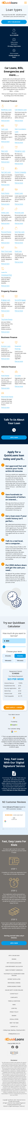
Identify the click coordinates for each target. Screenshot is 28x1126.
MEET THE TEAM (14, 1023)
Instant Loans (19, 193)
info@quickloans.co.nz (14, 1033)
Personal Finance (9, 101)
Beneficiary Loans (6, 110)
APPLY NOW (14, 437)
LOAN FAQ (14, 1008)
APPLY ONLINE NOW (14, 22)
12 (20, 829)
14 (23, 829)
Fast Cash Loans (6, 172)
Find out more (5, 120)
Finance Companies (20, 172)
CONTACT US (14, 1026)
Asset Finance (5, 375)
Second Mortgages (20, 300)
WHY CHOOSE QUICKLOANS (14, 963)
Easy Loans (4, 151)
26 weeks (8, 656)
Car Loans (18, 375)
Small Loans (18, 251)
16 (26, 829)
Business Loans (5, 346)
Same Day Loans (19, 232)
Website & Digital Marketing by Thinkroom (14, 1106)
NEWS (14, 1004)
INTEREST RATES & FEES (14, 979)
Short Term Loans (6, 251)
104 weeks (8, 660)
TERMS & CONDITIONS (14, 1001)
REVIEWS (14, 959)
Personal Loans (19, 213)
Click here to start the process (15, 790)
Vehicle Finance (8, 366)
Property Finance (9, 291)
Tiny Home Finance (6, 319)
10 (17, 829)
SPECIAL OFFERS (14, 1019)
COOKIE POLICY (14, 993)
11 (18, 829)
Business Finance (9, 337)
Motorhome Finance (7, 397)
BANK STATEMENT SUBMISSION (14, 970)
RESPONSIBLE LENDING (14, 983)
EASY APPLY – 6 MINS (14, 707)
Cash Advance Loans (21, 110)
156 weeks (20, 660)
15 (25, 829)
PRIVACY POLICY (14, 1012)
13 (22, 829)
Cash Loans (4, 129)
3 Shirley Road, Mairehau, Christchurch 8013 (14, 1030)
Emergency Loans (20, 151)
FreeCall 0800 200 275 (14, 1043)
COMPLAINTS (14, 997)
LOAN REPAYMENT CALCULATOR (14, 966)
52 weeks (20, 656)
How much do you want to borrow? (14, 634)
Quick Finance (5, 193)
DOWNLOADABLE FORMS (14, 986)
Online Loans (5, 213)
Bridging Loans (5, 300)
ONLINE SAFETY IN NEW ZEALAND (14, 990)
